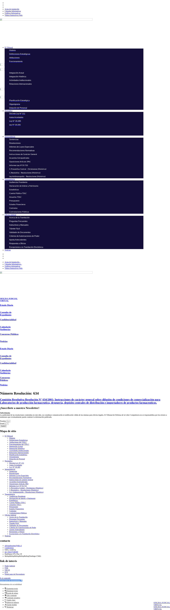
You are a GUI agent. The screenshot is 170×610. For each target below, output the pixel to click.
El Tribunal (9, 436)
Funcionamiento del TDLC (19, 444)
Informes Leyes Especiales (19, 476)
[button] (87, 47)
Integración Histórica (17, 448)
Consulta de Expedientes (5, 313)
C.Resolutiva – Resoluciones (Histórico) (24, 490)
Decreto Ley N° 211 (16, 463)
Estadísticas (13, 500)
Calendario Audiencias (5, 328)
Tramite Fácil (14, 523)
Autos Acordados (15, 465)
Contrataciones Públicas (18, 513)
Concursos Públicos (9, 334)
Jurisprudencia (10, 469)
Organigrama (14, 457)
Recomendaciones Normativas (20, 478)
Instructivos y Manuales (18, 521)
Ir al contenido (5, 578)
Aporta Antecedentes (17, 530)
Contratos (12, 511)
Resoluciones (14, 473)
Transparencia (10, 494)
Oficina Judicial (10, 515)
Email (2, 424)
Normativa (8, 461)
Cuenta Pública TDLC (17, 503)
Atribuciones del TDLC (18, 442)
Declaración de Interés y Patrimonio (22, 498)
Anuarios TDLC (15, 505)
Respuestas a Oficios (16, 532)
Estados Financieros (16, 509)
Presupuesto (13, 507)
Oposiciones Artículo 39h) (18, 484)
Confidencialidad (8, 319)
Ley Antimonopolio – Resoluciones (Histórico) (26, 492)
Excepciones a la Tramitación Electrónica (24, 534)
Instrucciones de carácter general (21, 480)
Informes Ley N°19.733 (18, 486)
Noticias (4, 341)
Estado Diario (6, 305)
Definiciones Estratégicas (18, 440)
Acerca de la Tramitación (18, 517)
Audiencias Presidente (17, 496)
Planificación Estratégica (18, 455)
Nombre (3, 421)
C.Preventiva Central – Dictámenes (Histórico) (26, 488)
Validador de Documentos (18, 525)
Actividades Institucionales (19, 451)
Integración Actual (16, 446)
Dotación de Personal (17, 459)
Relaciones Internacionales (19, 453)
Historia (12, 438)
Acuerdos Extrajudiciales (18, 482)
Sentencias (13, 471)
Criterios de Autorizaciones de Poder (22, 528)
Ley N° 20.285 (14, 467)
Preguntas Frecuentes (17, 519)
